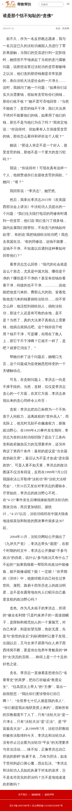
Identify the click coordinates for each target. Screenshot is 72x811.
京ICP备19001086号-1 (20, 805)
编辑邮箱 (36, 794)
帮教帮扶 (24, 4)
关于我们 (22, 794)
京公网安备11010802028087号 (47, 805)
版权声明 (49, 794)
